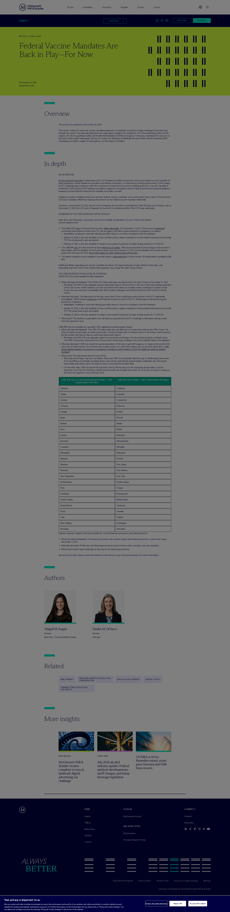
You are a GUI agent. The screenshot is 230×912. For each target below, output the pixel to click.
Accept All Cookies (198, 903)
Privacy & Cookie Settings (156, 903)
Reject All (178, 903)
